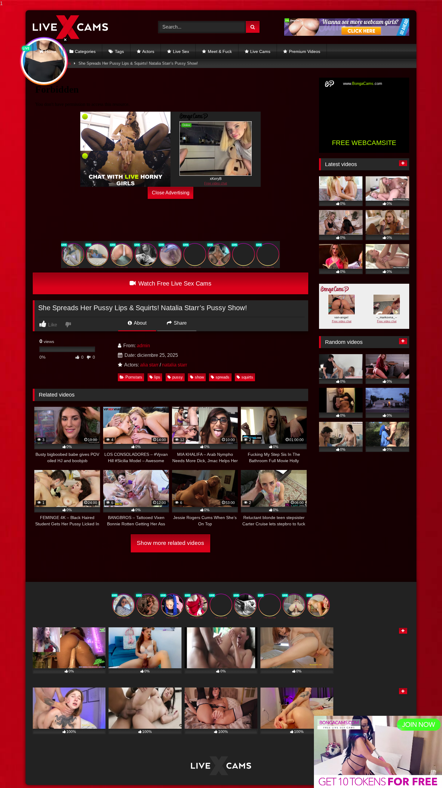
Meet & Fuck (220, 51)
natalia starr (174, 364)
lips (157, 377)
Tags (119, 51)
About (139, 323)
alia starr (149, 364)
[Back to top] (423, 771)
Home (51, 51)
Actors (148, 51)
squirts (247, 377)
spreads (222, 377)
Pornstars (133, 377)
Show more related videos (170, 543)
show (199, 377)
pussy (177, 377)
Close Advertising (170, 192)
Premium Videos (304, 51)
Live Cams (260, 51)
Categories (85, 51)
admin (143, 345)
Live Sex (181, 51)
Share (180, 323)
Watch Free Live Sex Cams (174, 283)
